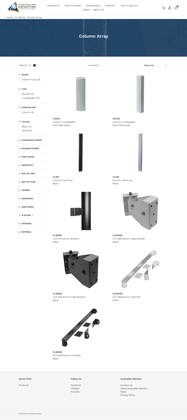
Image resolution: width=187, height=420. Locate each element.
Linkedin (75, 388)
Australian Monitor (34, 414)
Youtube (75, 391)
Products (20, 17)
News (123, 391)
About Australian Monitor (134, 388)
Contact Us (126, 385)
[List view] (34, 65)
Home (10, 17)
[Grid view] (30, 65)
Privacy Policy (127, 395)
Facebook (76, 385)
